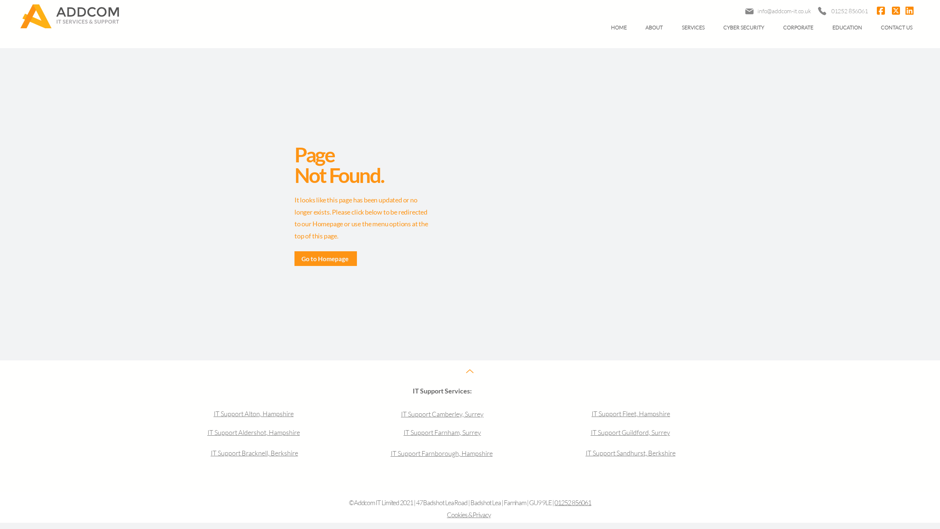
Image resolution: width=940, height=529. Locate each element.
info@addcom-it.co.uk (784, 11)
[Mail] (749, 11)
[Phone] (822, 11)
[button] (693, 27)
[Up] (469, 371)
